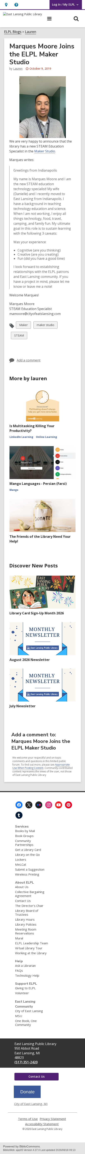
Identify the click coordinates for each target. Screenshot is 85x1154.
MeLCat (20, 864)
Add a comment (28, 360)
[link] (6, 4)
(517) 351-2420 (26, 1062)
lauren (17, 68)
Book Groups (24, 836)
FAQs (19, 970)
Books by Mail (25, 831)
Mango (13, 490)
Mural (19, 938)
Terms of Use (28, 1119)
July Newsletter (22, 706)
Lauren (30, 31)
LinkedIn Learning (21, 437)
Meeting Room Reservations (25, 931)
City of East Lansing (29, 1011)
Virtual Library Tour (28, 948)
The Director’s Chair (29, 906)
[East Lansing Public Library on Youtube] (58, 804)
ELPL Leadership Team (31, 943)
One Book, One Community (26, 1023)
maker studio (45, 326)
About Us (21, 887)
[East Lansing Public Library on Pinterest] (68, 804)
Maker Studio (44, 151)
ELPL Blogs (12, 31)
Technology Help (27, 975)
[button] (16, 4)
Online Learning (46, 437)
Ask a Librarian (25, 965)
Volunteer (22, 993)
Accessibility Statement (42, 1124)
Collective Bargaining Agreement (29, 894)
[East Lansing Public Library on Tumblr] (18, 815)
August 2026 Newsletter (29, 659)
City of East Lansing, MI (31, 1104)
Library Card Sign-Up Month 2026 (36, 613)
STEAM (19, 336)
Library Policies (26, 924)
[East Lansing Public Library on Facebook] (18, 804)
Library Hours (25, 919)
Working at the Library (31, 953)
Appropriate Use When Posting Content (41, 766)
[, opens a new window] (27, 1097)
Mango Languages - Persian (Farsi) (38, 483)
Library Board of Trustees (26, 912)
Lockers (20, 859)
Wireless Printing (27, 874)
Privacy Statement (53, 1119)
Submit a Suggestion (29, 869)
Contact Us (23, 901)
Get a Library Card (28, 850)
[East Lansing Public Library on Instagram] (48, 804)
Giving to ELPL (25, 988)
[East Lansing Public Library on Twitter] (28, 804)
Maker (23, 326)
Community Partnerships (24, 843)
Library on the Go (27, 854)
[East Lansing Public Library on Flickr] (38, 804)
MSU (18, 1016)
